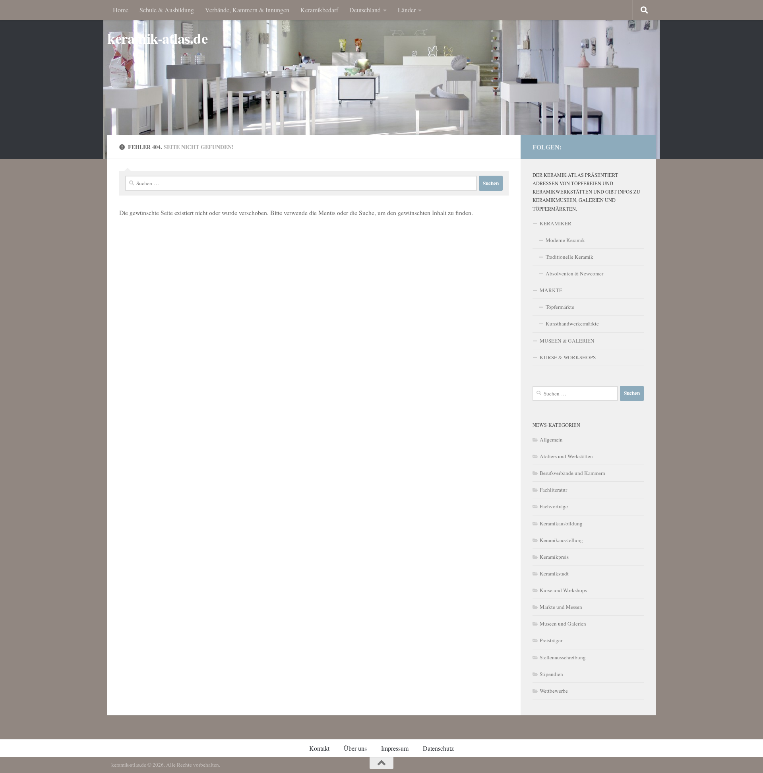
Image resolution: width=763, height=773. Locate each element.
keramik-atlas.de (157, 38)
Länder (407, 10)
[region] (381, 79)
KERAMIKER (555, 223)
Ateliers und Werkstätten (566, 456)
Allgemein (551, 439)
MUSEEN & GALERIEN (567, 340)
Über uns (355, 748)
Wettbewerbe (554, 690)
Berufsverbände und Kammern (572, 473)
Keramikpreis (554, 556)
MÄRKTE (551, 290)
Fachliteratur (553, 489)
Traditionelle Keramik (569, 256)
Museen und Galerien (563, 623)
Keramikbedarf (319, 10)
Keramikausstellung (561, 540)
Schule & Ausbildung (166, 10)
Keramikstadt (554, 573)
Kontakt (319, 748)
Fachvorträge (554, 506)
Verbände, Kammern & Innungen (247, 10)
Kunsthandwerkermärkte (572, 323)
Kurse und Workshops (563, 590)
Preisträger (551, 640)
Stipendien (551, 674)
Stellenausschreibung (563, 657)
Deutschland (365, 10)
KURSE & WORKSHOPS (568, 357)
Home (120, 10)
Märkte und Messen (561, 606)
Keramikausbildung (561, 523)
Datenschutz (438, 748)
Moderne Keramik (565, 240)
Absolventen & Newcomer (574, 273)
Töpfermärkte (560, 306)
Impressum (395, 748)
